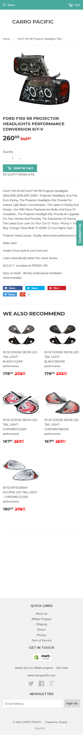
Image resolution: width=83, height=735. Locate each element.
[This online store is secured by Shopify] (42, 660)
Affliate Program (41, 619)
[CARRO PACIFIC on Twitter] (31, 685)
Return (41, 629)
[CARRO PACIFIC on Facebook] (41, 685)
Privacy (41, 635)
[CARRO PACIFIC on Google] (52, 685)
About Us (41, 613)
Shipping (41, 624)
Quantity (8, 152)
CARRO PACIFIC (33, 22)
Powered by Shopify (56, 722)
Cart (77, 5)
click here (61, 668)
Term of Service (41, 640)
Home (6, 39)
